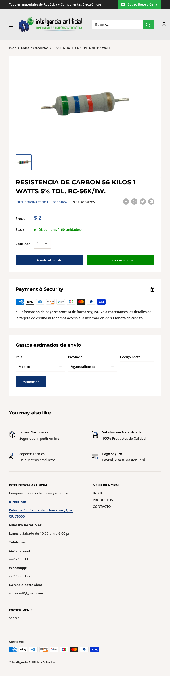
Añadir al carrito (49, 260)
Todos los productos (34, 48)
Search (14, 618)
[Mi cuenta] (164, 24)
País (19, 357)
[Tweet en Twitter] (143, 201)
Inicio (12, 48)
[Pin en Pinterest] (134, 201)
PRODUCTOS (103, 499)
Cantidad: (23, 243)
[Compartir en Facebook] (126, 201)
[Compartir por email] (151, 201)
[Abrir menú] (11, 25)
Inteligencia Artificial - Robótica (41, 202)
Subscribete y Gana (142, 4)
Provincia (75, 357)
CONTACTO (102, 506)
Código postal (130, 357)
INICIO (98, 493)
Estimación (31, 381)
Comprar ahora (120, 260)
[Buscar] (148, 24)
